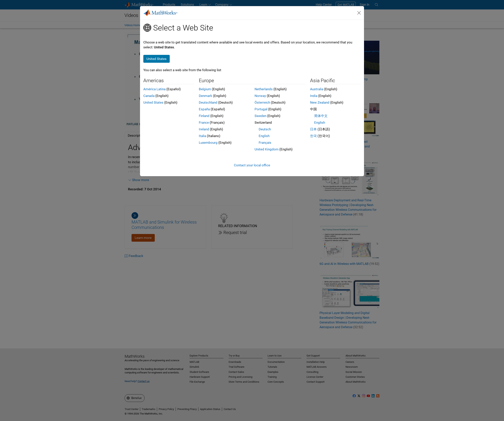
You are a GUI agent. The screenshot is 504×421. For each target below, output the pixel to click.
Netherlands (264, 89)
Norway (260, 96)
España (204, 109)
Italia (202, 136)
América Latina (154, 89)
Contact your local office (252, 165)
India (313, 96)
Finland (204, 116)
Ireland (204, 129)
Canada (149, 96)
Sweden (260, 116)
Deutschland (208, 102)
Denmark (205, 96)
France (204, 122)
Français (265, 143)
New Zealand (319, 102)
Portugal (261, 109)
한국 (313, 136)
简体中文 (321, 116)
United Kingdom (267, 149)
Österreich (262, 102)
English (264, 136)
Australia (316, 89)
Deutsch (265, 129)
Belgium (205, 89)
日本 (313, 129)
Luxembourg (208, 143)
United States (153, 102)
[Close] (359, 12)
